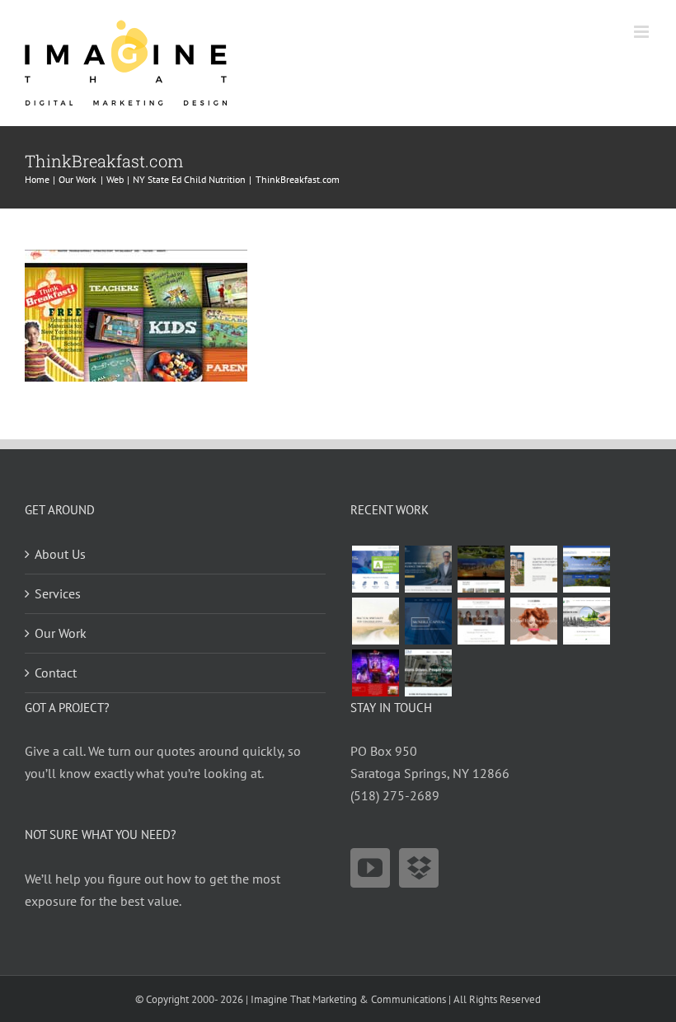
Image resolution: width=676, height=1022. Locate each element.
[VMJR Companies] (533, 569)
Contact (56, 672)
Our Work (61, 633)
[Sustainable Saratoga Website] (586, 621)
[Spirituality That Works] (375, 621)
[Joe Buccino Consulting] (428, 569)
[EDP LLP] (480, 569)
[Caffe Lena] (375, 673)
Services (58, 593)
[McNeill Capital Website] (428, 621)
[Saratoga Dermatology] (480, 621)
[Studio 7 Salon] (533, 621)
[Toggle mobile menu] (642, 31)
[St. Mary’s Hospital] (375, 569)
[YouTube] (370, 868)
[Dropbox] (419, 868)
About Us (60, 554)
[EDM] (428, 673)
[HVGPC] (586, 569)
